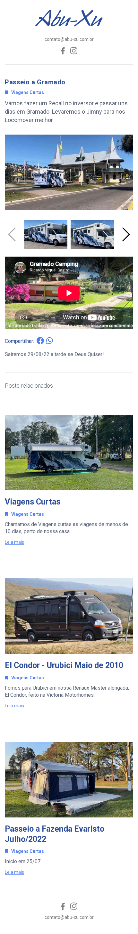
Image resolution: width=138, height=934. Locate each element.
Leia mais (14, 542)
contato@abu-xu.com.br (69, 39)
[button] (125, 234)
